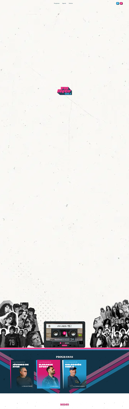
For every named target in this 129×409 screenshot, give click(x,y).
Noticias (71, 3)
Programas (56, 3)
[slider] (65, 343)
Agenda (64, 3)
